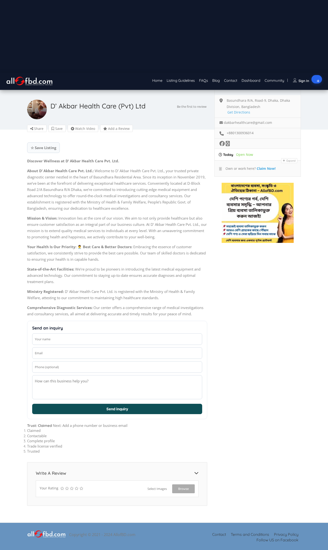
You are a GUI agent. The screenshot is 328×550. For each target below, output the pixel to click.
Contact (230, 80)
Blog (216, 80)
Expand (291, 160)
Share (38, 128)
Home (157, 80)
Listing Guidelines (181, 80)
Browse (183, 489)
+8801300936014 (240, 133)
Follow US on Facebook (277, 539)
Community (274, 80)
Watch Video (84, 128)
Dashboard (251, 80)
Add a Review (118, 128)
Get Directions (238, 112)
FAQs (203, 80)
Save (58, 128)
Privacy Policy (286, 534)
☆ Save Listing (43, 147)
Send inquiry (117, 409)
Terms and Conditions (250, 534)
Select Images (157, 489)
